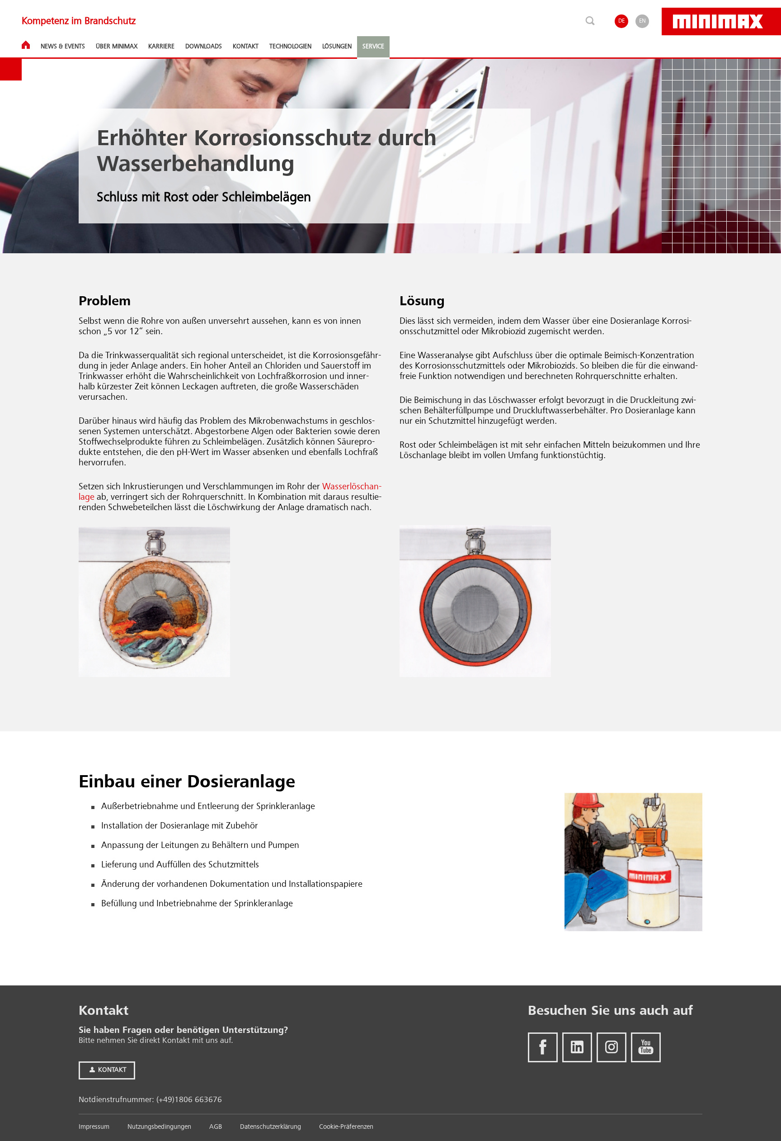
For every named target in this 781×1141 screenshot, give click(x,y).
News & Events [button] (63, 46)
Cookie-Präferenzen (346, 1127)
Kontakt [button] (246, 46)
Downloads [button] (203, 46)
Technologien (290, 46)
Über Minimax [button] (116, 46)
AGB (215, 1127)
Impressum (94, 1127)
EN (642, 21)
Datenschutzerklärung (270, 1127)
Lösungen (337, 46)
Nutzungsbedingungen (159, 1127)
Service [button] (373, 46)
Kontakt (111, 1070)
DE (621, 21)
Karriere (161, 46)
